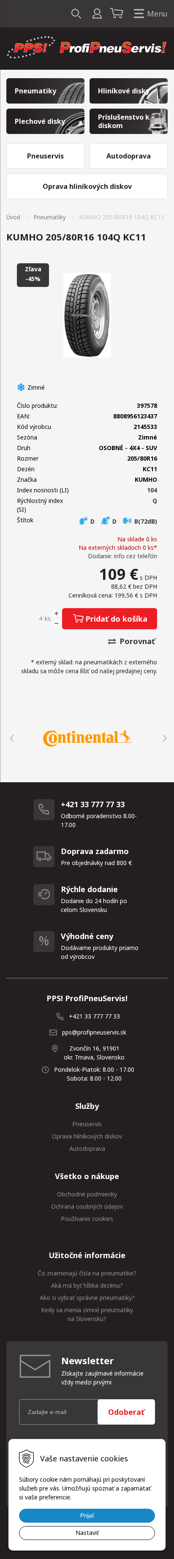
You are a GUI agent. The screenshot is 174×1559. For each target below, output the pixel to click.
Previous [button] (10, 738)
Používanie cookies (87, 1219)
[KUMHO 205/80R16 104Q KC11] (87, 315)
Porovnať (136, 641)
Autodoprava (87, 1148)
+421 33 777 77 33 (94, 1016)
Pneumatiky (49, 217)
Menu (157, 13)
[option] (87, 738)
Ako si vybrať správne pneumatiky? (87, 1298)
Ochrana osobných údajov (87, 1206)
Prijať (87, 1515)
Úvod (13, 217)
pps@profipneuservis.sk (94, 1032)
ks (48, 618)
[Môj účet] (97, 13)
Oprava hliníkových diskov (87, 1136)
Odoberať (126, 1412)
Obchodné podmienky (87, 1194)
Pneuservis (87, 1124)
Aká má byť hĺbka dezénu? (87, 1285)
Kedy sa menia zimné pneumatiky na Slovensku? (87, 1314)
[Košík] (117, 13)
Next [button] (163, 738)
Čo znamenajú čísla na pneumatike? (87, 1273)
